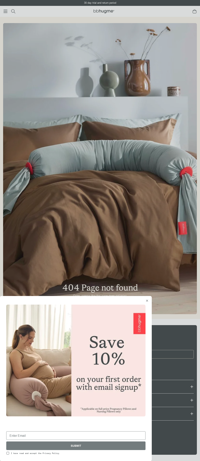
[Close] (147, 301)
